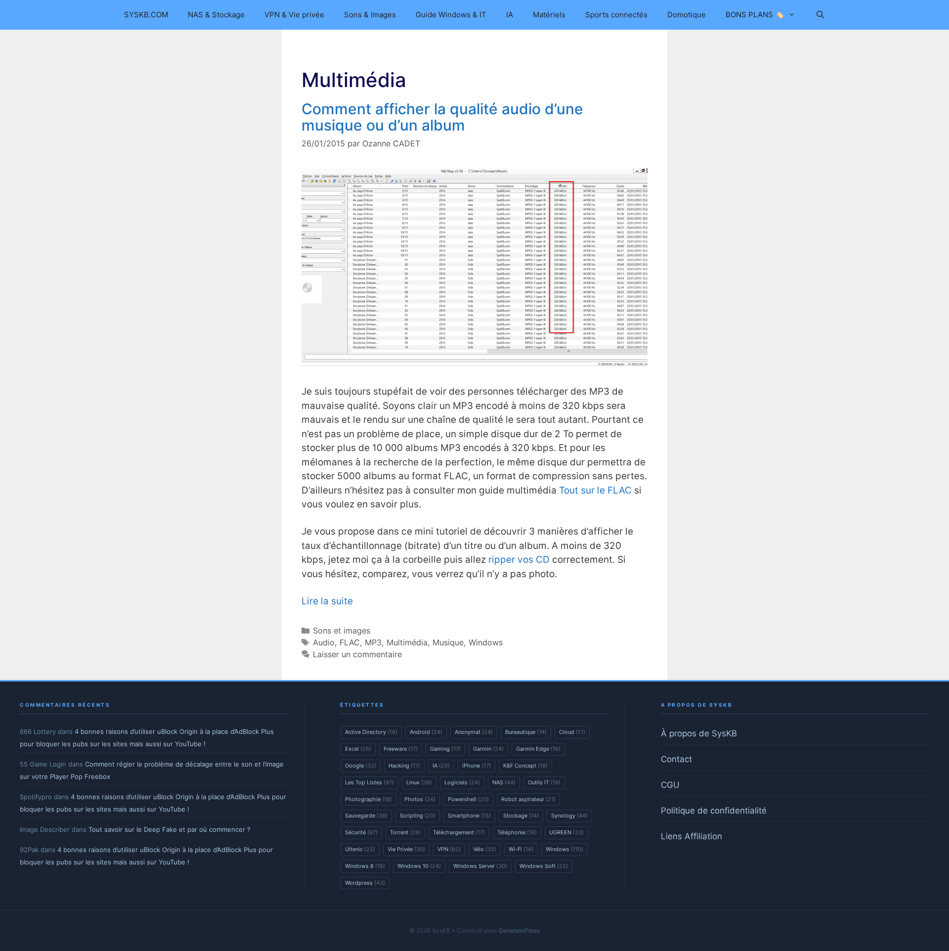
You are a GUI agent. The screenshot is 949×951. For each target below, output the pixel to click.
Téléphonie (517, 832)
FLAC (350, 642)
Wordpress (365, 882)
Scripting (417, 815)
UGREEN (566, 832)
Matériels (549, 14)
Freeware (401, 748)
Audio (324, 642)
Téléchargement (459, 832)
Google (360, 765)
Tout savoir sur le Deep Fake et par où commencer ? (169, 829)
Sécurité (361, 832)
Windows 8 (365, 865)
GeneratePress (519, 930)
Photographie (368, 799)
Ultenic (360, 849)
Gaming (445, 748)
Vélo (484, 849)
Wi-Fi (521, 849)
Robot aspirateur (528, 799)
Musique (448, 642)
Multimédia (407, 642)
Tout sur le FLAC (595, 490)
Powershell (468, 799)
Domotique (686, 14)
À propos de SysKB (699, 733)
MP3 (373, 642)
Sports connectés (616, 14)
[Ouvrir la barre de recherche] (819, 15)
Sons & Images (370, 14)
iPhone (476, 765)
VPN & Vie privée (294, 14)
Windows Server (480, 865)
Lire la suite (327, 601)
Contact (676, 759)
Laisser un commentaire (357, 654)
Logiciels (462, 782)
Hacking (404, 765)
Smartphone (469, 815)
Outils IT (544, 782)
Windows (486, 642)
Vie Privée (406, 849)
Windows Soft (543, 865)
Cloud (572, 731)
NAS (504, 782)
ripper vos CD (519, 559)
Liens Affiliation (691, 836)
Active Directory (371, 731)
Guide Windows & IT (451, 14)
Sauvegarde (366, 815)
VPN (449, 849)
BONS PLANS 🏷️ (755, 14)
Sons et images (341, 630)
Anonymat (474, 731)
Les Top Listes (369, 782)
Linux (419, 782)
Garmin (488, 748)
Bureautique (526, 731)
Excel (358, 748)
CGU (670, 785)
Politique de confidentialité (714, 810)
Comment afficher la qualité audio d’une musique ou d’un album (442, 117)
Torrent (405, 832)
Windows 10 (419, 865)
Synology (569, 815)
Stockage (521, 815)
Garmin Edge (538, 748)
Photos (419, 799)
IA (509, 14)
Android (426, 731)
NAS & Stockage (216, 14)
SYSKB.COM (146, 14)
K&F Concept (525, 765)
